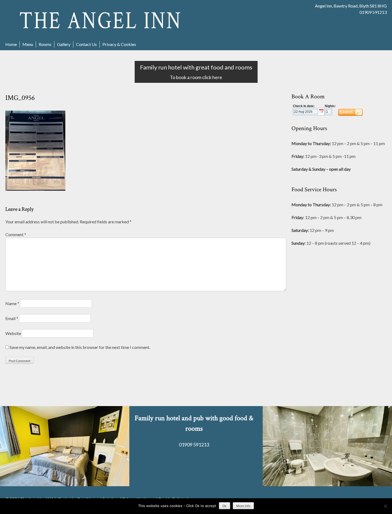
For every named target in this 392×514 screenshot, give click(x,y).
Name (12, 303)
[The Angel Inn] (100, 19)
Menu (27, 44)
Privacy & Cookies (119, 44)
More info (243, 506)
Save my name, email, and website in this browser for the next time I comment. (80, 347)
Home (11, 44)
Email (11, 318)
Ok (224, 506)
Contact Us (86, 44)
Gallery (63, 44)
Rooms (45, 44)
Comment (15, 234)
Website (13, 333)
